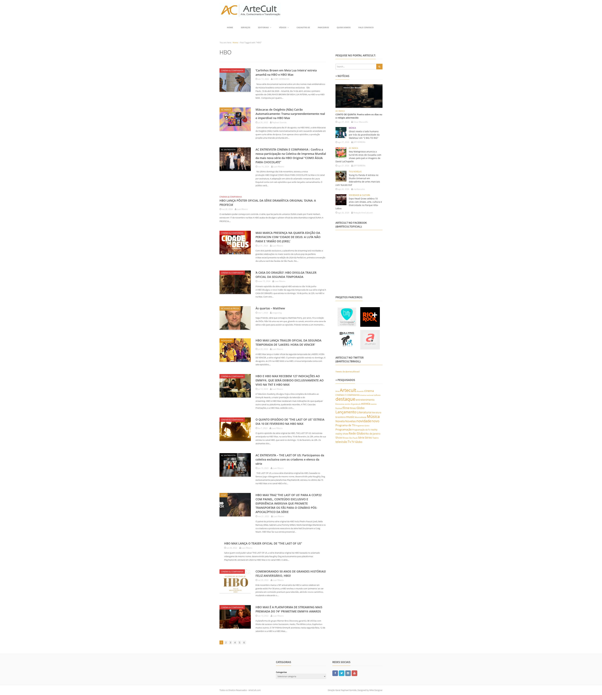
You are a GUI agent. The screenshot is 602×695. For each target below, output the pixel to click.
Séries (368, 437)
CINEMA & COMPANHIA (232, 70)
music (350, 417)
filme (346, 408)
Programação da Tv (361, 429)
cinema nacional (366, 395)
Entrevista (339, 404)
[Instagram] (348, 673)
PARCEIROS (323, 27)
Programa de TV (345, 425)
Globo (360, 408)
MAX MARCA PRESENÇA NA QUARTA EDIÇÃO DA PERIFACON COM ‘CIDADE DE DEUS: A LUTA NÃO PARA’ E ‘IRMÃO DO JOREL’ (288, 237)
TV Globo (356, 442)
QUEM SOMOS (344, 27)
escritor (348, 404)
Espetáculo (356, 404)
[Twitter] (341, 673)
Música (373, 416)
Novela (340, 421)
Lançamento (345, 412)
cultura (377, 395)
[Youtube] (354, 673)
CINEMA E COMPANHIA (347, 394)
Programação (343, 429)
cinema (369, 391)
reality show (341, 433)
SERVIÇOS (245, 27)
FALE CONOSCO (366, 27)
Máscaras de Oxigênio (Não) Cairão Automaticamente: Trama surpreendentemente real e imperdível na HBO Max (290, 114)
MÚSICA (352, 128)
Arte (337, 391)
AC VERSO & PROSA (230, 308)
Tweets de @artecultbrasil (347, 371)
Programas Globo (362, 425)
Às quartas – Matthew (270, 308)
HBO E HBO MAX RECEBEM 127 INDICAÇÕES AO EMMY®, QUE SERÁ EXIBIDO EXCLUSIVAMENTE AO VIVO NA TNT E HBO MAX (290, 380)
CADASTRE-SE (303, 27)
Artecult (348, 390)
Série (361, 437)
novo (375, 421)
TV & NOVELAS (355, 171)
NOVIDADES (226, 340)
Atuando (360, 391)
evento (374, 404)
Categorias (281, 672)
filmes (353, 408)
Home (230, 27)
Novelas (350, 421)
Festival (338, 408)
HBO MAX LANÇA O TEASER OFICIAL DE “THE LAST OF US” (263, 543)
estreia (365, 404)
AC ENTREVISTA (228, 149)
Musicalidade (360, 417)
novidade (363, 421)
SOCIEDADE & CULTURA (359, 195)
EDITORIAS (263, 27)
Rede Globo (357, 433)
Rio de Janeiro (372, 433)
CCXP (223, 495)
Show (338, 437)
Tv (349, 442)
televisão (341, 442)
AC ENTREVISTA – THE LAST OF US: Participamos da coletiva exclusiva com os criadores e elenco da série (290, 459)
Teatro (375, 437)
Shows (345, 437)
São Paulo (353, 438)
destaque (345, 399)
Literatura (364, 412)
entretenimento (365, 399)
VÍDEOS (282, 27)
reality (374, 429)
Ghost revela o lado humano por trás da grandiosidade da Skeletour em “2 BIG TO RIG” (364, 134)
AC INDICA (226, 109)
